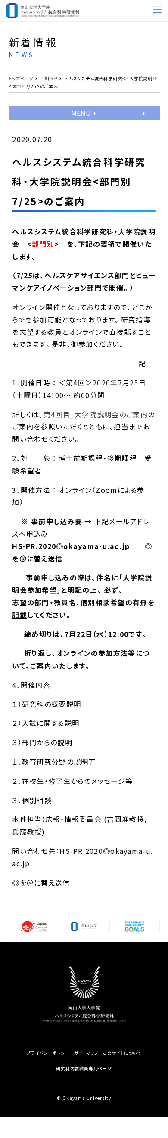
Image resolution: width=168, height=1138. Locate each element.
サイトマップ (86, 1053)
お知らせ (49, 78)
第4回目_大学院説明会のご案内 (96, 414)
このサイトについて (122, 1053)
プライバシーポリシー (48, 1053)
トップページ (21, 78)
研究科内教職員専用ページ (84, 1068)
